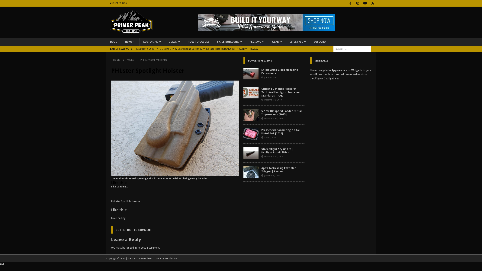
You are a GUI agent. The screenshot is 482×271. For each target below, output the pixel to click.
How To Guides (198, 41)
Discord (320, 41)
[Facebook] (350, 3)
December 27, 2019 (273, 156)
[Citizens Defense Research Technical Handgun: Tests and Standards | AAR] (251, 92)
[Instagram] (358, 3)
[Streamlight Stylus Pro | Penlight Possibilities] (251, 153)
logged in (131, 247)
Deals (173, 41)
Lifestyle (296, 41)
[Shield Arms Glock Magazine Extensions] (251, 73)
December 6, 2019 (273, 100)
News (128, 41)
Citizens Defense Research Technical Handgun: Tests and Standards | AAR (280, 92)
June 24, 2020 (270, 77)
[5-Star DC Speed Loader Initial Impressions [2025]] (251, 115)
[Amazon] (372, 3)
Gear (275, 41)
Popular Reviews (260, 60)
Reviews (255, 41)
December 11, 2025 (273, 118)
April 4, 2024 (270, 137)
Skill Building (228, 41)
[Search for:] (352, 48)
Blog (113, 41)
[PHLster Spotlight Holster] (175, 174)
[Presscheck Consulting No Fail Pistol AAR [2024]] (251, 134)
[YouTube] (365, 3)
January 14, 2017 (272, 175)
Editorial (150, 41)
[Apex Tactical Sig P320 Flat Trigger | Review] (251, 172)
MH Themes (171, 258)
